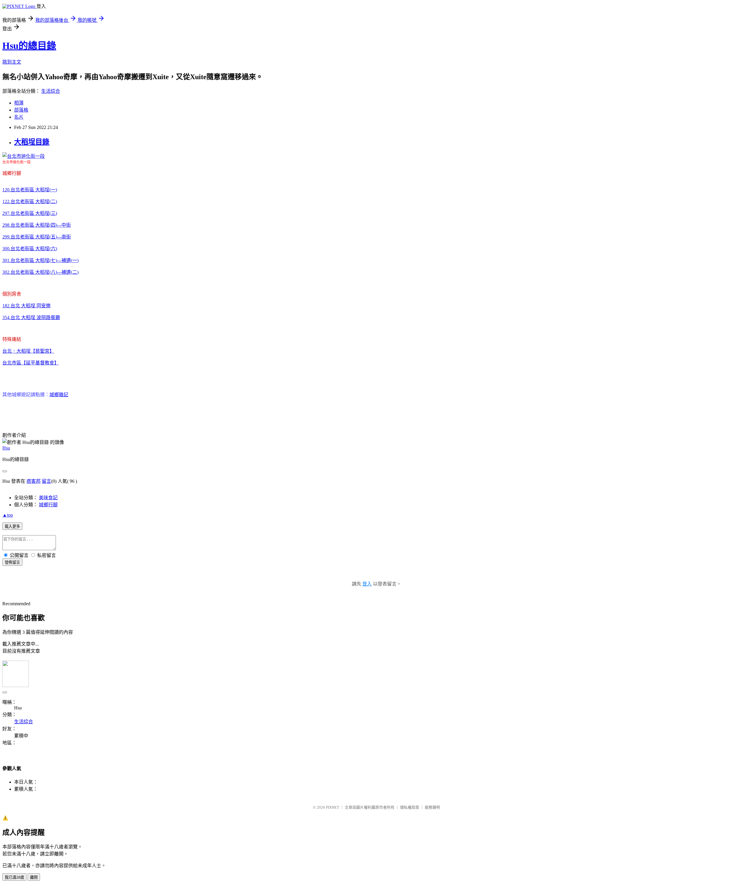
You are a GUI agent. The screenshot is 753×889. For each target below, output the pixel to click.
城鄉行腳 (48, 504)
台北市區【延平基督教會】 (30, 362)
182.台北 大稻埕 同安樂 (26, 305)
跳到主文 (11, 61)
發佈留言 (12, 562)
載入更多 (12, 526)
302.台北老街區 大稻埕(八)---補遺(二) (40, 272)
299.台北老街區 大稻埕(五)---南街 (36, 236)
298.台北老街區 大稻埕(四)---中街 (36, 225)
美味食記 (48, 497)
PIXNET (332, 807)
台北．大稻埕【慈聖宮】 (28, 351)
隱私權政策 (409, 807)
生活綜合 (50, 91)
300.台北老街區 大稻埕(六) (29, 248)
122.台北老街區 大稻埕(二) (29, 201)
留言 (46, 481)
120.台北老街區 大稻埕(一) (29, 189)
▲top (7, 515)
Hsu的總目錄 (29, 45)
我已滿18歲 (14, 877)
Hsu (6, 447)
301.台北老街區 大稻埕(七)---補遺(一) (40, 260)
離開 (34, 877)
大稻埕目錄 (31, 142)
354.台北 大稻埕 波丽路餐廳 (31, 317)
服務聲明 (432, 807)
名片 (19, 117)
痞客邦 (33, 481)
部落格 (21, 109)
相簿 (19, 102)
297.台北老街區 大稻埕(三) (29, 213)
